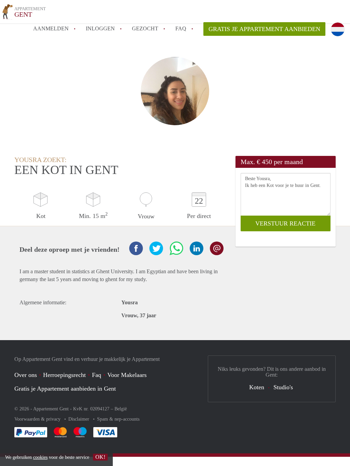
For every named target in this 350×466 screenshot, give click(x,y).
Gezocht (145, 28)
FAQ (180, 28)
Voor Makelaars (127, 375)
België (121, 408)
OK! (100, 457)
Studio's (283, 387)
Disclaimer (79, 419)
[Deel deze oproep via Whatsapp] (176, 248)
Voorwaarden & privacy (38, 419)
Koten (256, 387)
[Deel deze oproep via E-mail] (217, 248)
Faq (96, 375)
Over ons (25, 375)
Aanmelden (51, 28)
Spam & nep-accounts (118, 419)
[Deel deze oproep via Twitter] (156, 248)
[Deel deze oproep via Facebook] (136, 248)
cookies (40, 457)
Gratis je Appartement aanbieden (264, 29)
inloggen (100, 28)
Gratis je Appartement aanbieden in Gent (65, 388)
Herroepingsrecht (64, 375)
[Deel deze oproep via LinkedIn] (196, 248)
